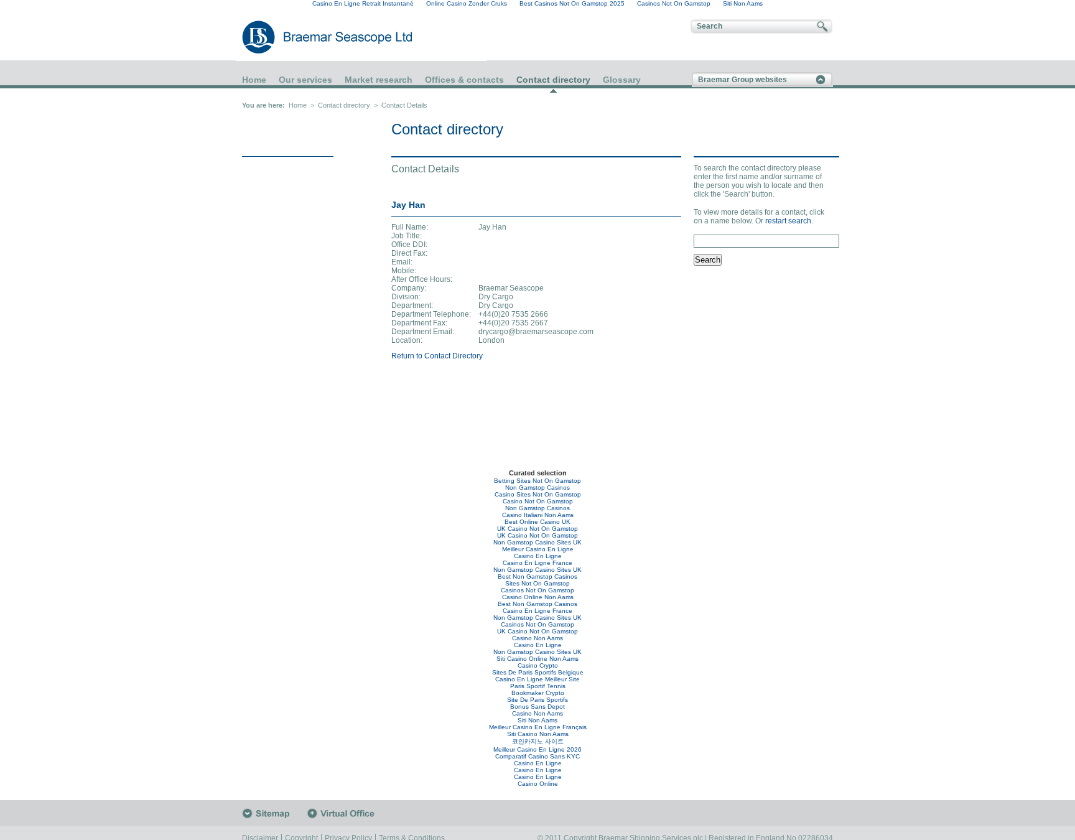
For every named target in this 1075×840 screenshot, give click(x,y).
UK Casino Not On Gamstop (537, 528)
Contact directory (553, 80)
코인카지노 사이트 (538, 741)
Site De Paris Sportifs (537, 699)
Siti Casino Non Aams (538, 733)
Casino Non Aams (537, 638)
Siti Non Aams (537, 720)
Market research (378, 80)
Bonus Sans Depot (537, 706)
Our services (305, 80)
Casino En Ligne (538, 556)
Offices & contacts (464, 80)
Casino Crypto (538, 665)
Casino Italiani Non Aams (538, 514)
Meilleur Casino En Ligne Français (538, 727)
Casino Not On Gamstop (538, 501)
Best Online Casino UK (537, 521)
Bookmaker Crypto (537, 692)
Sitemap (274, 813)
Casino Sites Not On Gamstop (538, 494)
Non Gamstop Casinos (537, 487)
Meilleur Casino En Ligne (538, 549)
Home (254, 80)
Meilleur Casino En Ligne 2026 (537, 749)
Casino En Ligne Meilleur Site (537, 679)
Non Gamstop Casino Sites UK (537, 542)
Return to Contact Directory (437, 356)
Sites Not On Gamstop (537, 583)
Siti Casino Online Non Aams (537, 658)
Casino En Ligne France (537, 562)
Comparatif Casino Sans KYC (537, 756)
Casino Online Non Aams (538, 597)
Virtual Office (344, 813)
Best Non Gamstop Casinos (537, 576)
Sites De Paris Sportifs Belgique (538, 672)
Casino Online (538, 783)
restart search (788, 221)
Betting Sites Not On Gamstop (537, 480)
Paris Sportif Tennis (537, 686)
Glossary (622, 80)
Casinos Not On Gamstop (537, 590)
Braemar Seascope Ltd (313, 37)
